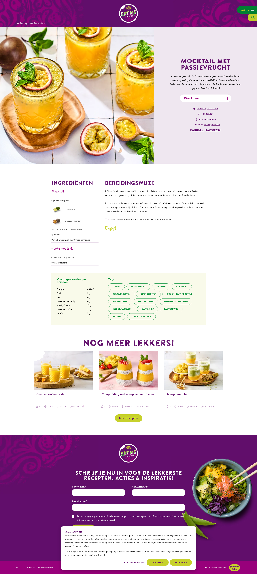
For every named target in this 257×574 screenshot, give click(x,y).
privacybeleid (107, 520)
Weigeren (158, 562)
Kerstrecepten (148, 294)
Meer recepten (128, 418)
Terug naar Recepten (32, 23)
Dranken (201, 108)
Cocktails (212, 108)
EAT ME (128, 13)
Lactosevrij (171, 309)
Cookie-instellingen (134, 562)
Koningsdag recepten (176, 301)
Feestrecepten (146, 301)
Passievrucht (138, 286)
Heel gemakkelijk (122, 309)
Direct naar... (192, 98)
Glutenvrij (147, 309)
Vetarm (117, 316)
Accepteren (181, 562)
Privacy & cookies (45, 568)
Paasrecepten (120, 301)
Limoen (116, 286)
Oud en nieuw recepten (179, 294)
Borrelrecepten (121, 294)
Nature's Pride (234, 567)
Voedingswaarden (212, 125)
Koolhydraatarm (141, 316)
